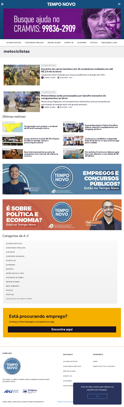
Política (10, 295)
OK (97, 396)
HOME (95, 361)
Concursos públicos (15, 248)
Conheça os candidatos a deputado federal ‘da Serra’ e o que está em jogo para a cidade (102, 140)
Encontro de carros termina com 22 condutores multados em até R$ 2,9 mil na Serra (77, 70)
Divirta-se (7, 149)
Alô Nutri (10, 252)
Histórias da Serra (15, 278)
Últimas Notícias (48, 65)
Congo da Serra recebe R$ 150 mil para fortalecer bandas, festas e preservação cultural (41, 140)
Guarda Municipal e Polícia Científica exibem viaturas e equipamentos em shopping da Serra (101, 127)
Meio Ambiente (12, 286)
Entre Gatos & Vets (15, 273)
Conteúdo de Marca (15, 256)
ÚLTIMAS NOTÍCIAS (70, 361)
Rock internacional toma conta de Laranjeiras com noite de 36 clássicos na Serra (41, 154)
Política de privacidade (65, 402)
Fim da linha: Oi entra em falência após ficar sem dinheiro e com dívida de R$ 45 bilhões (102, 154)
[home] (61, 4)
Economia (10, 265)
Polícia (9, 290)
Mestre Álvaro (69, 136)
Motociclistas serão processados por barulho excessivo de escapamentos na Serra (73, 97)
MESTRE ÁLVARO (69, 371)
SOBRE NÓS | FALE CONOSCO (104, 366)
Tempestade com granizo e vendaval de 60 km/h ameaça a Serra (40, 127)
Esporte (9, 269)
